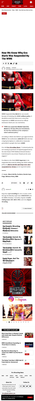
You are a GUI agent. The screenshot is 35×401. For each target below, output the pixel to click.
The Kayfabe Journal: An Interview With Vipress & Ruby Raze (12, 239)
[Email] (11, 63)
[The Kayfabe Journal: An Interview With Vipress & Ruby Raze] (28, 240)
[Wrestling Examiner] (17, 2)
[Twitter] (27, 386)
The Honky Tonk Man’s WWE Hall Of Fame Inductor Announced (12, 361)
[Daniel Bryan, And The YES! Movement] (28, 261)
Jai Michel (8, 67)
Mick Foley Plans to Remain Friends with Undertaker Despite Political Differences (12, 335)
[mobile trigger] (3, 2)
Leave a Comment (28, 208)
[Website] (26, 189)
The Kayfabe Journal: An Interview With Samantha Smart (12, 250)
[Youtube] (30, 386)
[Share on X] (8, 63)
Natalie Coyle (27, 174)
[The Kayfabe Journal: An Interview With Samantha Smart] (28, 251)
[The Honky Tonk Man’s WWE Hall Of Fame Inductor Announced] (29, 362)
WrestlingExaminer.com (8, 393)
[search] (27, 2)
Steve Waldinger (8, 243)
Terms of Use (11, 398)
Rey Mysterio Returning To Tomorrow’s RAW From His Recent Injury (12, 352)
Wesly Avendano (7, 263)
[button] (4, 313)
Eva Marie (20, 174)
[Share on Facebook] (6, 63)
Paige (3, 176)
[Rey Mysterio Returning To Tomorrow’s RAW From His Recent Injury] (29, 352)
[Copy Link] (13, 63)
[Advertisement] (17, 32)
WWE (4, 13)
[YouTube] (30, 189)
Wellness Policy (10, 176)
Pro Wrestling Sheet (13, 147)
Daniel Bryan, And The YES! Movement (11, 259)
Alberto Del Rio (12, 174)
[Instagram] (32, 189)
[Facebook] (28, 189)
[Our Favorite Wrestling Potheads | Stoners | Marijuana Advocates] (28, 229)
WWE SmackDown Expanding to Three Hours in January (11, 344)
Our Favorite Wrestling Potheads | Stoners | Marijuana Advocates (11, 228)
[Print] (16, 63)
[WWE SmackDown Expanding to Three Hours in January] (29, 344)
